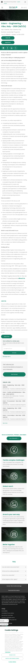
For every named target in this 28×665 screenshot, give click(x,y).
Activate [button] (14, 352)
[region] (14, 645)
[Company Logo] (13, 7)
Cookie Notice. (7, 652)
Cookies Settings (12, 661)
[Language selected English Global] (22, 7)
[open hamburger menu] (2, 7)
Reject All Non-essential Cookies (12, 658)
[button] (7, 38)
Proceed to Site (12, 655)
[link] (7, 356)
